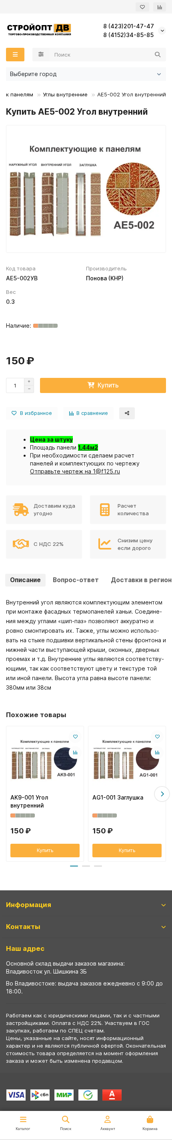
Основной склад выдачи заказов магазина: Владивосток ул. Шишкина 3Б (65, 967)
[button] (10, 794)
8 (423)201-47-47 (128, 26)
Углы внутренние (65, 94)
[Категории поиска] (41, 54)
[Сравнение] (159, 7)
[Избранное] (142, 7)
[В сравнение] (75, 752)
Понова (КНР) (105, 278)
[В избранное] (75, 736)
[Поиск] (158, 54)
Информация (28, 905)
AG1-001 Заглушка (117, 797)
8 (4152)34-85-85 (128, 34)
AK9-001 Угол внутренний (29, 801)
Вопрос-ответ (76, 580)
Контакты (23, 927)
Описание (25, 580)
